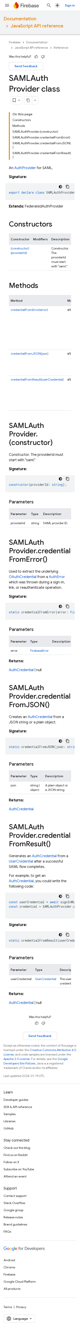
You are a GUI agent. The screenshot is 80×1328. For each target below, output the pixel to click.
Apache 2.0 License (17, 1059)
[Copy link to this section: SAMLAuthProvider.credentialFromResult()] (55, 844)
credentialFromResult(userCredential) (37, 379)
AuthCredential (21, 670)
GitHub (9, 1128)
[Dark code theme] (60, 186)
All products (12, 1289)
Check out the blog (17, 1148)
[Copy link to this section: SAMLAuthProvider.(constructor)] (57, 443)
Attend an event (15, 1176)
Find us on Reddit (16, 1155)
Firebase (14, 42)
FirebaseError (39, 651)
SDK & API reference (18, 1107)
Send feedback (26, 66)
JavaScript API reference (37, 26)
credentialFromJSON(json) (29, 354)
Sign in (70, 5)
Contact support (15, 1196)
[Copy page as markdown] (28, 100)
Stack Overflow (14, 1203)
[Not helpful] (43, 56)
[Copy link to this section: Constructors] (56, 224)
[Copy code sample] (67, 186)
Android (9, 1260)
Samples (10, 1114)
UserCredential (21, 861)
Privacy (21, 1307)
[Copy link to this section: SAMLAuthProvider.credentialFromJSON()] (54, 705)
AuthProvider (25, 168)
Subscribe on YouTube (19, 1169)
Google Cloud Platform (20, 1282)
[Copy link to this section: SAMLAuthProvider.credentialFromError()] (51, 560)
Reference (61, 48)
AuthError (57, 577)
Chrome (9, 1267)
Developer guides (16, 1100)
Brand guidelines (15, 1224)
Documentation (20, 19)
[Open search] (49, 5)
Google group (13, 1210)
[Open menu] (7, 5)
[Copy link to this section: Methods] (42, 286)
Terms (8, 1307)
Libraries (9, 1121)
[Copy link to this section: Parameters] (38, 502)
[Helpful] (36, 56)
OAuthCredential (22, 577)
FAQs (7, 1232)
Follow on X (11, 1162)
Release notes (13, 1217)
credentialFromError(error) (29, 310)
